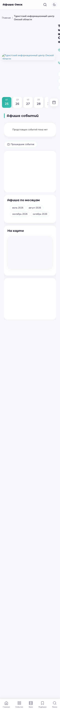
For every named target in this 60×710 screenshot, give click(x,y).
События (19, 707)
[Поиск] (45, 4)
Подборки (42, 707)
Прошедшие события (22, 144)
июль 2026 (17, 207)
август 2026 (35, 207)
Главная (6, 17)
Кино (31, 707)
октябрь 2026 (40, 214)
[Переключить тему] (54, 5)
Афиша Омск (12, 4)
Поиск (54, 707)
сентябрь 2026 (20, 214)
